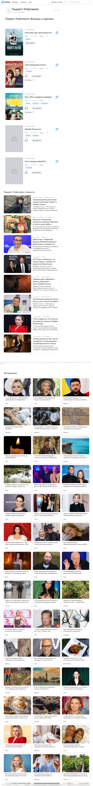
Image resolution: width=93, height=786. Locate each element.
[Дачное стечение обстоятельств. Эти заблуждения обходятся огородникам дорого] (17, 681)
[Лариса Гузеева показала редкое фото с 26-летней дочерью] (46, 507)
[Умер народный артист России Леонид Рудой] (17, 449)
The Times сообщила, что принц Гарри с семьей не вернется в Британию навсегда (44, 261)
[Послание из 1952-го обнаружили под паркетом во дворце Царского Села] (75, 420)
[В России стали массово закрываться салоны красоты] (46, 738)
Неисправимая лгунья (35, 65)
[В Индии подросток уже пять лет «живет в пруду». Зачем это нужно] (17, 478)
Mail (3, 784)
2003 (26, 132)
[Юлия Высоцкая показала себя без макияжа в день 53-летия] (17, 767)
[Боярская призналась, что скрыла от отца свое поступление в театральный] (75, 681)
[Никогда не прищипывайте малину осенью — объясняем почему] (75, 594)
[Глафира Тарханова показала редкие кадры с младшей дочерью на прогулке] (17, 507)
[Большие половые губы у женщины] (17, 420)
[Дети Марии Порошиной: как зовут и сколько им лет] (46, 391)
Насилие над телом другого (38, 33)
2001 (26, 164)
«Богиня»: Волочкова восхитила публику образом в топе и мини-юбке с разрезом (45, 222)
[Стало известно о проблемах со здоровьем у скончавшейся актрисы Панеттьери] (17, 391)
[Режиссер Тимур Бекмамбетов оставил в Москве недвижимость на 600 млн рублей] (46, 565)
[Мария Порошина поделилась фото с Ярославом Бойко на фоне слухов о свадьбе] (46, 478)
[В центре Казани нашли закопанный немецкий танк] (17, 652)
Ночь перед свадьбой (35, 161)
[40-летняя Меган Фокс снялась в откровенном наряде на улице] (46, 594)
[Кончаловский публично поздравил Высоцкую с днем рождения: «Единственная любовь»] (75, 738)
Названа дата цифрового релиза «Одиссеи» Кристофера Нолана (44, 281)
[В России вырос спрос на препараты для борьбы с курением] (46, 767)
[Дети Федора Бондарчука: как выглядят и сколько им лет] (46, 652)
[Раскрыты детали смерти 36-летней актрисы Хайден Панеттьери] (17, 738)
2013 (26, 100)
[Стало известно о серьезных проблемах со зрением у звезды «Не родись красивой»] (75, 709)
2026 (26, 36)
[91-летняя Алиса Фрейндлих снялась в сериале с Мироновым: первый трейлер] (46, 449)
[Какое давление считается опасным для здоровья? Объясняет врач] (75, 623)
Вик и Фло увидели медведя (38, 97)
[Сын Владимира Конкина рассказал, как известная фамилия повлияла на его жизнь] (75, 565)
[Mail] (2, 2)
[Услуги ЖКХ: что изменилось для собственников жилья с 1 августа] (46, 420)
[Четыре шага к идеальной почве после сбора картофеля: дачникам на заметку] (46, 709)
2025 (26, 68)
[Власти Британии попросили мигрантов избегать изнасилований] (46, 681)
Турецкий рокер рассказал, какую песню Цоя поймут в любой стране (45, 202)
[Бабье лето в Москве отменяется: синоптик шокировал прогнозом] (17, 594)
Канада (42, 36)
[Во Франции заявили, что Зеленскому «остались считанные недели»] (75, 391)
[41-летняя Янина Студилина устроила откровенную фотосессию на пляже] (17, 623)
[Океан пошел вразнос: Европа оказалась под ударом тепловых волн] (75, 449)
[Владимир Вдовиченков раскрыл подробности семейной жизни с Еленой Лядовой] (75, 478)
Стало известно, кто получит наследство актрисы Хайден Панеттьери (45, 321)
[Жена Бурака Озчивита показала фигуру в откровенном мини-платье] (17, 565)
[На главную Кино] (7, 2)
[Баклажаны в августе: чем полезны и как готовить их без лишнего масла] (75, 652)
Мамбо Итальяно (33, 129)
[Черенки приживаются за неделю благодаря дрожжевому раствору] (75, 767)
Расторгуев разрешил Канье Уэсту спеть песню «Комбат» (45, 300)
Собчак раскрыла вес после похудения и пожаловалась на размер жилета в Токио (45, 341)
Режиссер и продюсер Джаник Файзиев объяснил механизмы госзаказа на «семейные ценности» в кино (46, 241)
